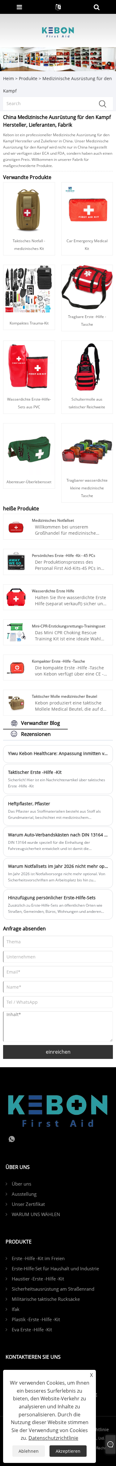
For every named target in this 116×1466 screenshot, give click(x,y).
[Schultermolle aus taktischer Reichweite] (87, 366)
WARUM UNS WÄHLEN (36, 1214)
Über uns (21, 1184)
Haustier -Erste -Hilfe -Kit (38, 1279)
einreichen (58, 1051)
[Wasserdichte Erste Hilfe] (16, 597)
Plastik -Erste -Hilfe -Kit (36, 1319)
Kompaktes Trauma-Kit (29, 323)
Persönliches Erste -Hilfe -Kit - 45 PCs (63, 555)
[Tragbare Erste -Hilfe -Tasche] (87, 287)
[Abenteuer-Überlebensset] (29, 448)
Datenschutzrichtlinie (53, 1438)
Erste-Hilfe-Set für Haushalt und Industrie (55, 1268)
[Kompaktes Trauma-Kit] (29, 290)
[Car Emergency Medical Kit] (87, 207)
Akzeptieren (68, 1451)
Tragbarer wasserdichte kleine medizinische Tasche (87, 488)
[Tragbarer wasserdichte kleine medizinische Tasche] (87, 448)
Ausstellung (24, 1194)
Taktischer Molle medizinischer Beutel (64, 696)
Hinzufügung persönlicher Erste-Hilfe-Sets (52, 897)
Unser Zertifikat (28, 1204)
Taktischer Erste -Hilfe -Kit (35, 772)
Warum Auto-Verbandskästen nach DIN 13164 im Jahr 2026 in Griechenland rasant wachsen (58, 835)
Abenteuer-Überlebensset (28, 481)
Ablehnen (29, 1451)
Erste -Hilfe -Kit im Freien (38, 1258)
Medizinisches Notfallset (53, 520)
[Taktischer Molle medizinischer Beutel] (16, 702)
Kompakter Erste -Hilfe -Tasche (58, 661)
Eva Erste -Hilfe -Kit (32, 1329)
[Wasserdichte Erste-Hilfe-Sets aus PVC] (29, 366)
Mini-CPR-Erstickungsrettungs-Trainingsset (68, 626)
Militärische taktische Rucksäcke (46, 1299)
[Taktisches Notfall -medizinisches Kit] (29, 207)
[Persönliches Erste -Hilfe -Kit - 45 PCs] (16, 561)
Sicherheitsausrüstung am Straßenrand (53, 1289)
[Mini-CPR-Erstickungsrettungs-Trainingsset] (16, 632)
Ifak (15, 1309)
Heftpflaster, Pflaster (29, 804)
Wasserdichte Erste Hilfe (53, 591)
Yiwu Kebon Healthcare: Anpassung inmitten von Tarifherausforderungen (58, 753)
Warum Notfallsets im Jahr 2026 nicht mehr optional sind (58, 866)
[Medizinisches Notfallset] (16, 526)
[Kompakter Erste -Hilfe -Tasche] (16, 667)
